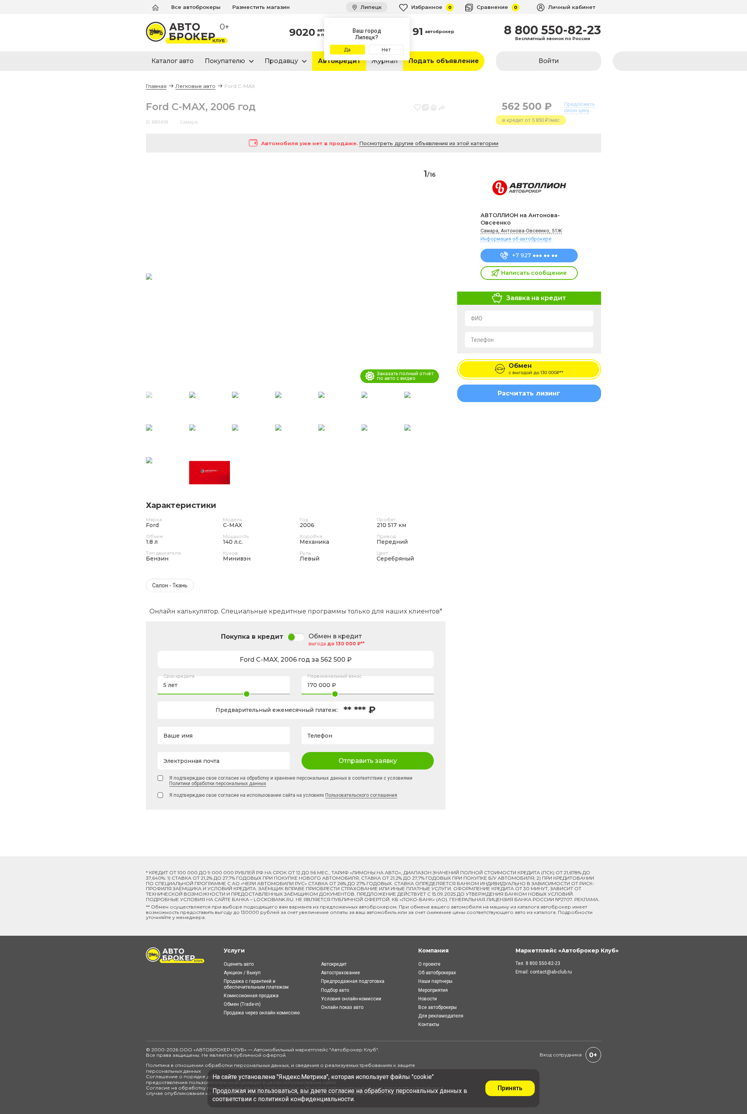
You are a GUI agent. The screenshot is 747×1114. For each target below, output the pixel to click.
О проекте (429, 964)
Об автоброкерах (437, 972)
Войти (548, 61)
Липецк (370, 7)
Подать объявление (444, 61)
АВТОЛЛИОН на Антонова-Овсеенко (520, 219)
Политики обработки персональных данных (217, 783)
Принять (510, 1088)
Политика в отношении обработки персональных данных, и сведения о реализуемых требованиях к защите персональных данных (280, 1068)
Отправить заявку (367, 760)
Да (347, 50)
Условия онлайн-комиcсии (351, 999)
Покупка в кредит (252, 636)
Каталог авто (172, 61)
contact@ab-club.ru (551, 972)
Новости (427, 999)
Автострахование (340, 972)
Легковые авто (195, 86)
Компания (433, 950)
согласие (341, 1091)
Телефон (482, 340)
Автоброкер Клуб (353, 1050)
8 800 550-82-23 (552, 30)
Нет (386, 50)
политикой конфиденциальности (306, 1099)
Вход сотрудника (561, 1055)
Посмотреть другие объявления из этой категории (428, 143)
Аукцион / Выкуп (242, 972)
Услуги (234, 950)
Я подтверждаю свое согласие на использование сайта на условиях (283, 795)
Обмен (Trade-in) (242, 1004)
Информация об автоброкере (515, 239)
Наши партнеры (435, 981)
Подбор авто (335, 990)
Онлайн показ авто (342, 1007)
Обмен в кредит (335, 636)
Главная (156, 86)
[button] (436, 277)
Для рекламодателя (440, 1016)
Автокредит (339, 61)
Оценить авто (239, 964)
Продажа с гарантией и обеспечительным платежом (256, 984)
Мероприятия (433, 990)
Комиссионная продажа (251, 995)
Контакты (428, 1024)
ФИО (476, 318)
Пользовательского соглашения (361, 795)
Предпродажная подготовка (352, 981)
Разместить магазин (261, 7)
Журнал (385, 61)
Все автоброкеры (196, 7)
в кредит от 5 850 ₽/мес (530, 120)
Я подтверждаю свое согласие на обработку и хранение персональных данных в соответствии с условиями (290, 780)
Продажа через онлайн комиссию (262, 1013)
